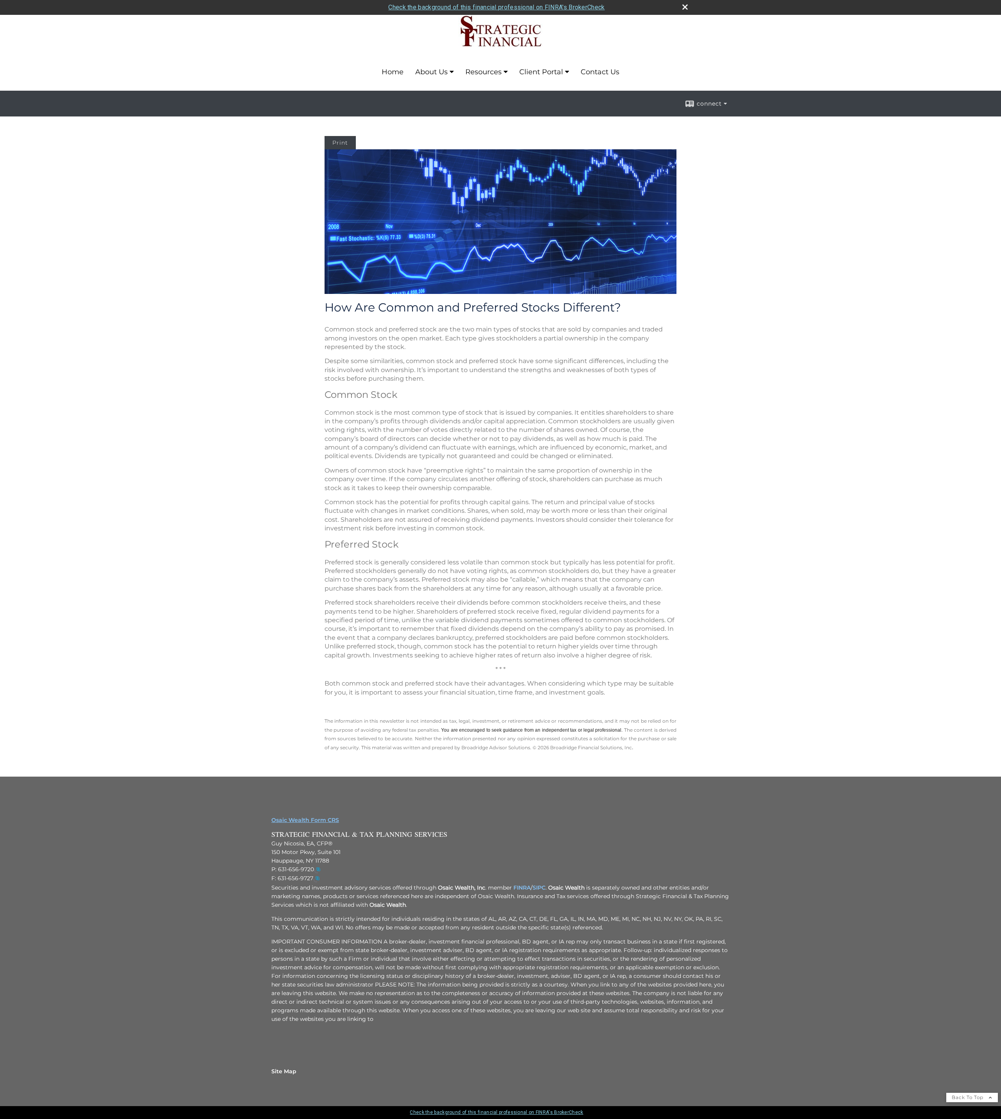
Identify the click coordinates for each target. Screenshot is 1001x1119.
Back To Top (968, 1097)
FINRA (522, 887)
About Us (431, 72)
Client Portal (541, 72)
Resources (483, 72)
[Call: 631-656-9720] (317, 869)
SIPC (539, 887)
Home (393, 72)
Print (340, 142)
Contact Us (600, 72)
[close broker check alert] (685, 7)
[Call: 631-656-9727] (316, 879)
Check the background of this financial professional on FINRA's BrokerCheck (496, 7)
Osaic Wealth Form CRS (305, 820)
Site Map (283, 1071)
